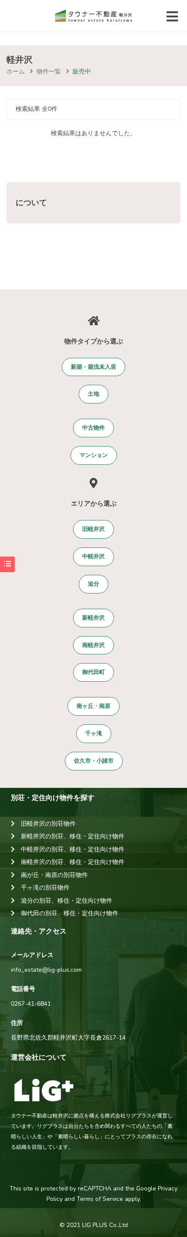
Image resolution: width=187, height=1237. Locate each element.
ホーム (16, 71)
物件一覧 (49, 71)
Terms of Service (100, 1199)
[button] (93, 367)
